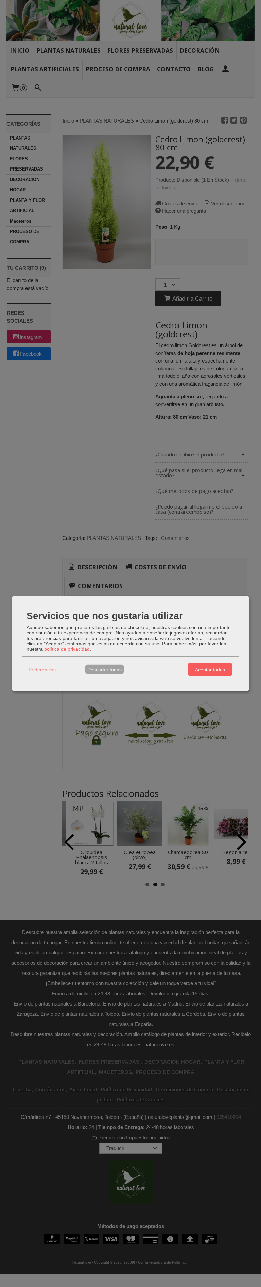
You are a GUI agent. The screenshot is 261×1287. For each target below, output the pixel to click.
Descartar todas (104, 669)
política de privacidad (67, 649)
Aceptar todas (210, 669)
